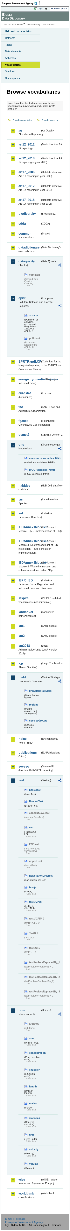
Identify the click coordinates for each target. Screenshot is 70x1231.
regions (33, 704)
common (25, 233)
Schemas (10, 58)
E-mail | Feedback (15, 1218)
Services (10, 71)
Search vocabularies (22, 120)
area (31, 1038)
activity (33, 315)
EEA (21, 3)
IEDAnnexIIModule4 (29, 562)
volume (33, 1163)
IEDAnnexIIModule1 (29, 527)
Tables (8, 44)
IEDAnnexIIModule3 (29, 541)
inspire (23, 598)
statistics (34, 1118)
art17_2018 (26, 199)
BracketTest (35, 801)
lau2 (21, 635)
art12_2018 (26, 158)
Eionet (20, 24)
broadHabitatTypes (35, 690)
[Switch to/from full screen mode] (47, 9)
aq (20, 130)
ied (20, 513)
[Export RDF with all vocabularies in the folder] (59, 265)
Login (40, 8)
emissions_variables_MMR (35, 458)
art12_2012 (26, 144)
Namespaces (12, 78)
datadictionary (29, 247)
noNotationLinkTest (35, 875)
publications (27, 752)
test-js (32, 887)
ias (20, 499)
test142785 (35, 901)
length (33, 1086)
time (31, 1134)
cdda (22, 223)
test (21, 780)
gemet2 (23, 434)
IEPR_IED (25, 580)
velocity (33, 1149)
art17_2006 (26, 172)
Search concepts (50, 120)
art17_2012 (26, 186)
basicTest (34, 789)
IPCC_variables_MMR (35, 469)
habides (24, 485)
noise (22, 738)
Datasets (10, 37)
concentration (35, 1052)
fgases (23, 420)
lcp (20, 663)
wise (21, 1179)
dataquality (26, 261)
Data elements (13, 51)
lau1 (21, 625)
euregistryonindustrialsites (29, 379)
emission (34, 1069)
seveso (23, 766)
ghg (21, 444)
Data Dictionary (33, 24)
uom (21, 1010)
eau (31, 827)
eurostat (24, 393)
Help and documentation (18, 31)
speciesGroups (35, 720)
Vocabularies (13, 64)
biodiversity (27, 213)
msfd (22, 677)
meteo (33, 1103)
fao (20, 407)
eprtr (21, 298)
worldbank (26, 1193)
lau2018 (24, 645)
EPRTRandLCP (29, 361)
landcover (25, 612)
